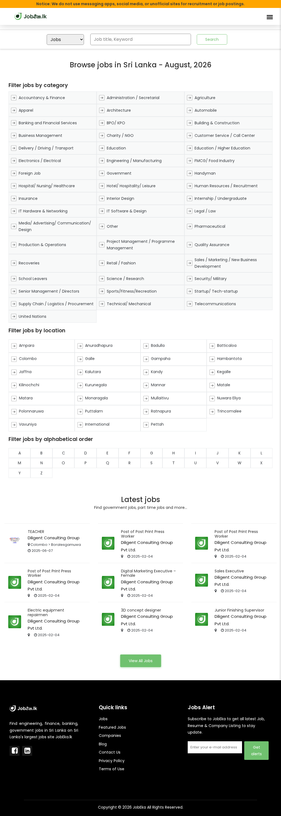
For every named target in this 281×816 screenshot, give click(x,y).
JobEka (139, 807)
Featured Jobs (112, 727)
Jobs (103, 719)
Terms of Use (111, 769)
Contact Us (109, 752)
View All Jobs (141, 661)
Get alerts (256, 751)
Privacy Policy (112, 760)
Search (212, 39)
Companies (110, 735)
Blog (103, 744)
